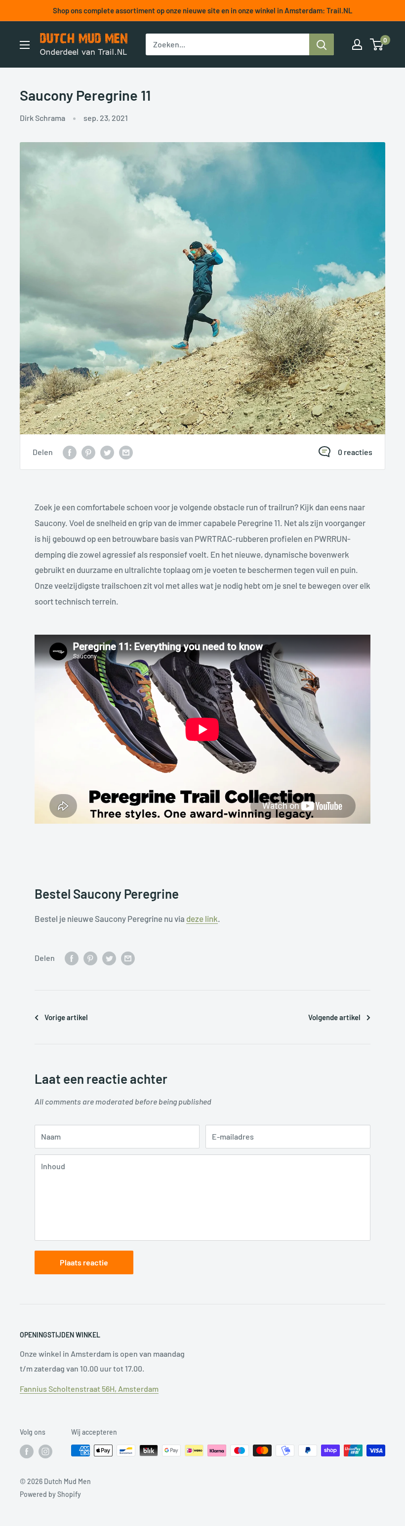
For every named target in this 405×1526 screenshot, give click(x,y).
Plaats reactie (84, 1262)
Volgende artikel (334, 1017)
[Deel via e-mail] (126, 451)
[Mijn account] (357, 44)
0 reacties (355, 452)
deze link (202, 918)
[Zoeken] (321, 44)
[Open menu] (25, 45)
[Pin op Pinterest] (88, 451)
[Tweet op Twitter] (107, 451)
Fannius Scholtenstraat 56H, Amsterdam (89, 1388)
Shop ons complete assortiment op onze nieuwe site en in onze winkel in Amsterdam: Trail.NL (203, 10)
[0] (377, 44)
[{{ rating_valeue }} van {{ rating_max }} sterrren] (70, 451)
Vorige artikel (66, 1017)
